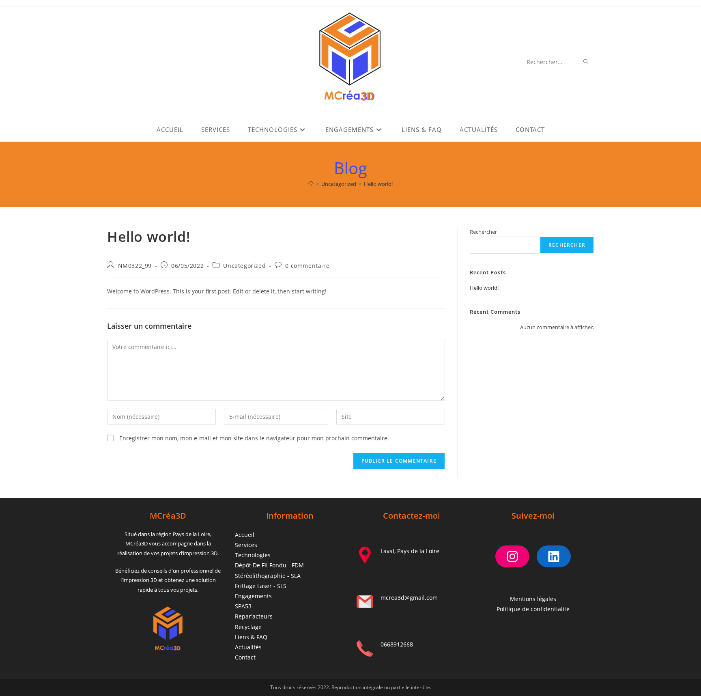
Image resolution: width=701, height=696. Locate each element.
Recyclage (248, 627)
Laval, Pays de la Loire (410, 551)
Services (246, 545)
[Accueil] (311, 183)
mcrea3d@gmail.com (409, 597)
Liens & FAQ (251, 637)
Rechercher (483, 231)
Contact (245, 657)
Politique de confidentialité (533, 609)
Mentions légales (533, 599)
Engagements (253, 596)
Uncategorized (244, 265)
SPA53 (243, 606)
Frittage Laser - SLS (260, 586)
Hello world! (378, 183)
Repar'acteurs (254, 616)
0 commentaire (307, 265)
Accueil (244, 535)
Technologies (253, 555)
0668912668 (397, 644)
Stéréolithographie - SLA (268, 576)
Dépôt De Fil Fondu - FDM (269, 565)
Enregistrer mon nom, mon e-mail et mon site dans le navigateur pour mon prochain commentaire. (254, 438)
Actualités (248, 647)
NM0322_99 (135, 265)
